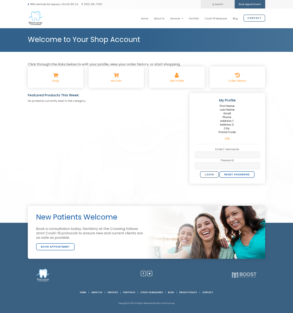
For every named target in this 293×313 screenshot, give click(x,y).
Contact (254, 18)
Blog (235, 18)
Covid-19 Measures (216, 18)
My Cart (116, 81)
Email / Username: (227, 149)
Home (144, 18)
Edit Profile (177, 81)
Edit (227, 139)
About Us (159, 18)
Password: (227, 160)
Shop (55, 81)
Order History (237, 81)
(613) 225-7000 (93, 4)
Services (175, 18)
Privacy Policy (188, 292)
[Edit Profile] (177, 76)
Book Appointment (250, 4)
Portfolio (194, 18)
